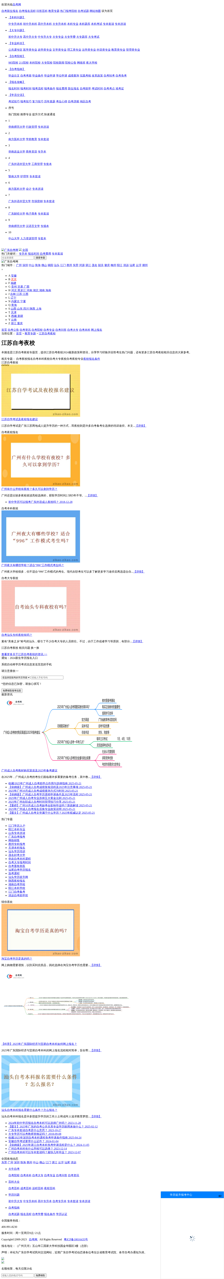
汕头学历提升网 (18, 877)
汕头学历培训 (16, 851)
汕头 (56, 265)
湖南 (42, 290)
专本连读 (84, 1201)
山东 (20, 308)
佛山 (44, 265)
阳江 (119, 265)
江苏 (19, 293)
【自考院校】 (16, 56)
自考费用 (45, 253)
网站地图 (95, 10)
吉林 (13, 293)
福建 (13, 282)
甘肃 (21, 286)
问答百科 (42, 10)
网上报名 (96, 329)
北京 (14, 279)
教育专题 (53, 10)
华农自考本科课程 (19, 858)
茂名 (94, 265)
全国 (25, 249)
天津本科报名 (16, 847)
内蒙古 (15, 301)
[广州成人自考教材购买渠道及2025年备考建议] (67, 767)
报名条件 (49, 1214)
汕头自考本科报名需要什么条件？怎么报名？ (29, 1109)
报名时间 (33, 253)
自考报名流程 (27, 10)
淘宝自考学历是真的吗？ (16, 958)
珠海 (38, 265)
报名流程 (25, 1214)
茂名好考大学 (16, 855)
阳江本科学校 (16, 888)
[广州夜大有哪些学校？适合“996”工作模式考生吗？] (40, 561)
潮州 (145, 265)
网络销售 (14, 840)
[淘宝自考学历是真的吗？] (40, 955)
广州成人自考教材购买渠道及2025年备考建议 (29, 770)
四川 (26, 308)
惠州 (69, 265)
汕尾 (132, 265)
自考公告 (13, 329)
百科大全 (14, 1181)
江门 (63, 265)
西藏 (14, 316)
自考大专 (72, 329)
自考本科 (84, 329)
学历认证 (61, 1214)
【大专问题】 (16, 30)
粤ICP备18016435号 (76, 1239)
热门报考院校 (68, 10)
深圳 (25, 265)
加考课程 (14, 873)
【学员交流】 (16, 94)
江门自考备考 (16, 891)
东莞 (75, 265)
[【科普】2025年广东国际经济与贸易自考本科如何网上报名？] (67, 1040)
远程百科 (37, 1188)
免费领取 (40, 1275)
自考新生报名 (9, 10)
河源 (82, 265)
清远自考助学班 (18, 895)
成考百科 (25, 1188)
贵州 (14, 286)
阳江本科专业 (16, 829)
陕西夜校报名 (16, 880)
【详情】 (140, 425)
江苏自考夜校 (47, 333)
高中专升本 (45, 1201)
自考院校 (37, 329)
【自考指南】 (16, 69)
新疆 (20, 316)
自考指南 (14, 1207)
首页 (4, 329)
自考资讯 (25, 329)
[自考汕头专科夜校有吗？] (40, 631)
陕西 (33, 308)
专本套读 (57, 253)
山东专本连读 (16, 833)
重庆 (20, 323)
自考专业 (49, 329)
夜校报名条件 (91, 358)
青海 (14, 305)
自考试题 (83, 10)
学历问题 (14, 1194)
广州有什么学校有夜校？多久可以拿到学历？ (29, 488)
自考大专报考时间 (19, 862)
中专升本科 (30, 1201)
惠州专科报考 (16, 844)
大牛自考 (14, 1168)
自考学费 (37, 1214)
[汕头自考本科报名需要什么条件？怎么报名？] (40, 1106)
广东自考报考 (16, 836)
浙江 (14, 323)
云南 (14, 319)
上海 (38, 308)
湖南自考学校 (16, 884)
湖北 (36, 290)
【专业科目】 (16, 43)
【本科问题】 (16, 17)
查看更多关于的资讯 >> (24, 654)
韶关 (101, 265)
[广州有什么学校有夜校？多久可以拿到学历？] (40, 485)
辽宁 (13, 297)
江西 (25, 293)
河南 (30, 290)
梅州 (113, 265)
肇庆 (107, 265)
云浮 (138, 265)
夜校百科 (49, 1188)
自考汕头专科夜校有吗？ (16, 634)
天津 (13, 312)
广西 (26, 286)
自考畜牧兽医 (16, 866)
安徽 (14, 275)
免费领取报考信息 (12, 690)
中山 (31, 265)
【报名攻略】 (16, 82)
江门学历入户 (16, 825)
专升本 (23, 253)
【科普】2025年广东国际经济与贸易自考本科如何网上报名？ (39, 1043)
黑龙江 (22, 290)
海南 (48, 290)
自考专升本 (59, 1201)
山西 (14, 308)
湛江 (88, 265)
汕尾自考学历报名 (19, 869)
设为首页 (107, 10)
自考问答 (60, 329)
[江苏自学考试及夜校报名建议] (40, 415)
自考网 (17, 4)
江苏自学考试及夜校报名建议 (19, 419)
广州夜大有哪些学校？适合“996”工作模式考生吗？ (32, 565)
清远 (126, 265)
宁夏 (23, 301)
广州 (19, 265)
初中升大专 (15, 1201)
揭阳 (50, 265)
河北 (14, 290)
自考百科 (14, 1188)
